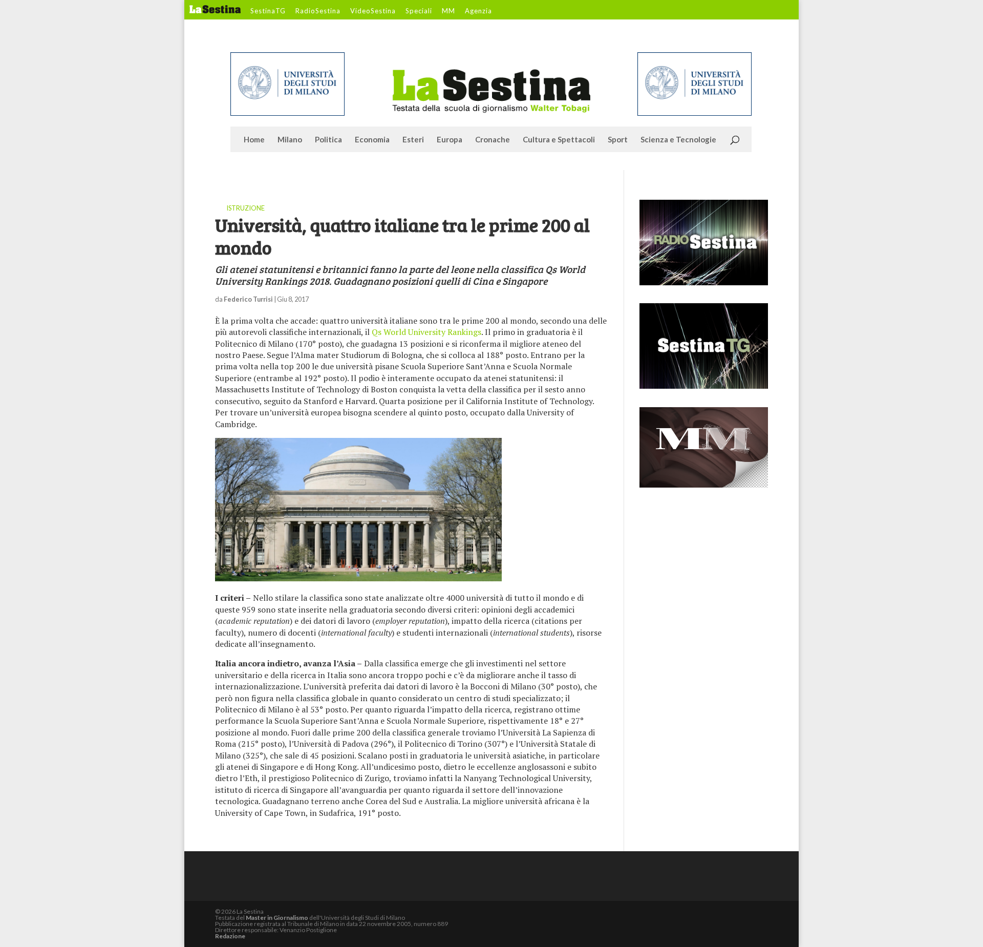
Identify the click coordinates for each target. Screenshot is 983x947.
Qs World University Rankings (426, 332)
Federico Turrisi (248, 299)
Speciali (418, 11)
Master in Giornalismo (277, 917)
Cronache (492, 140)
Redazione (230, 936)
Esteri (413, 140)
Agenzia (478, 11)
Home (254, 140)
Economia (372, 140)
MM (448, 11)
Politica (328, 140)
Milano (289, 140)
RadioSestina (317, 11)
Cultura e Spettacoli (559, 140)
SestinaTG (268, 11)
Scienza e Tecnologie (678, 140)
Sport (618, 140)
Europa (449, 140)
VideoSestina (373, 11)
